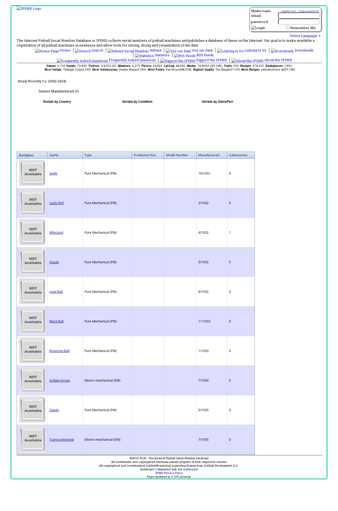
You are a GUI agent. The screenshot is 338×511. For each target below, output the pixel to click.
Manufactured (208, 155)
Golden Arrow (59, 380)
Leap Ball (56, 291)
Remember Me (303, 27)
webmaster (190, 469)
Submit (155, 50)
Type (88, 155)
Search (97, 50)
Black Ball (56, 321)
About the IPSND (278, 60)
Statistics (162, 55)
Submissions (238, 155)
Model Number (177, 155)
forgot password (309, 10)
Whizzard (56, 232)
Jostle (53, 173)
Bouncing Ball (59, 351)
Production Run (145, 155)
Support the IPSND (211, 60)
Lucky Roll (56, 203)
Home (65, 50)
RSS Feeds (205, 55)
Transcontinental (61, 439)
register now (288, 10)
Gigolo (54, 262)
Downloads (303, 50)
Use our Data (202, 50)
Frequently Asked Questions (132, 60)
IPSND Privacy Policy (169, 473)
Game (53, 155)
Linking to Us (255, 50)
